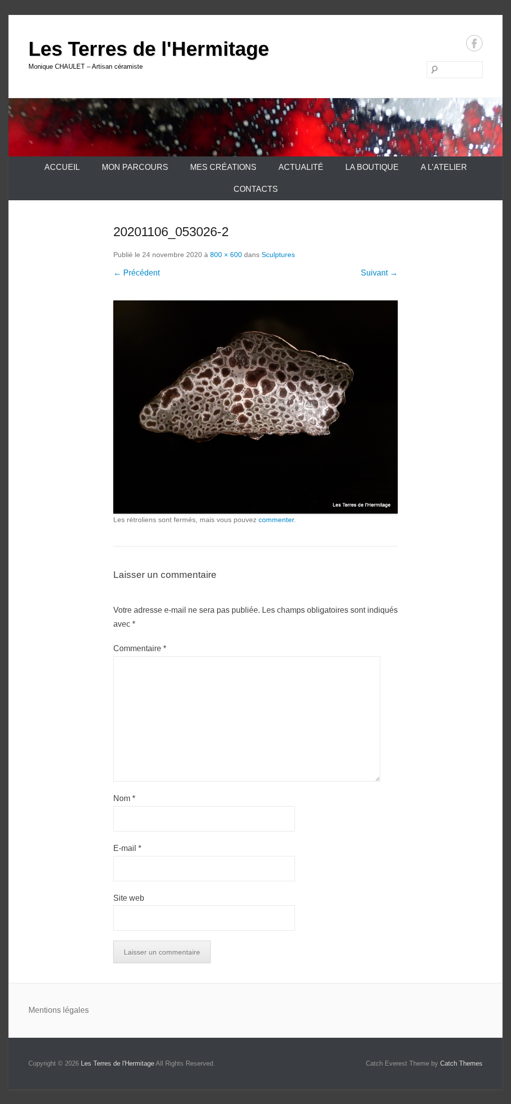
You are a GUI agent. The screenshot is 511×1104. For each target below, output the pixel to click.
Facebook (474, 43)
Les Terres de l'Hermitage (148, 49)
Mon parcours (135, 167)
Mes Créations (223, 167)
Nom (124, 798)
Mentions (45, 1010)
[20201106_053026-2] (255, 407)
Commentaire (139, 648)
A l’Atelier (444, 167)
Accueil (62, 167)
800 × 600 (226, 255)
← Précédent (136, 273)
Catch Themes (461, 1063)
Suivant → (379, 273)
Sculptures (278, 255)
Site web (128, 898)
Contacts (256, 189)
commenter (276, 520)
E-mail (127, 848)
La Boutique (372, 167)
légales (76, 1010)
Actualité (300, 167)
